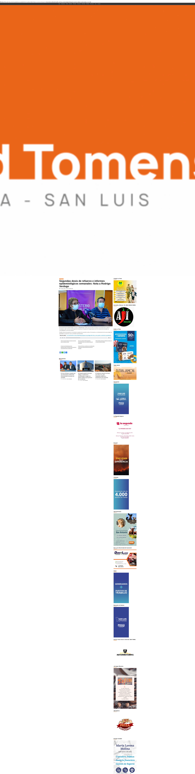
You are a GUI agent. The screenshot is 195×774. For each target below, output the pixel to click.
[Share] (66, 352)
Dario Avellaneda (69, 288)
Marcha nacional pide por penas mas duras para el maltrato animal (68, 341)
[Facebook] (60, 352)
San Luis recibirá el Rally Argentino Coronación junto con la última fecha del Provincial (85, 342)
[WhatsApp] (62, 352)
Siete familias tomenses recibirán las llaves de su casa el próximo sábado (104, 341)
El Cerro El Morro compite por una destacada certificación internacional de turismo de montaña (86, 347)
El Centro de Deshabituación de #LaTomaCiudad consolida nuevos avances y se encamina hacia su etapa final (68, 347)
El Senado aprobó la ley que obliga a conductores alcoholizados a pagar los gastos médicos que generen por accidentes (85, 376)
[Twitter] (64, 352)
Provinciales (62, 370)
